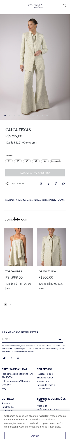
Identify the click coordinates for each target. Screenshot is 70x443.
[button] (9, 161)
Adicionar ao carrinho (35, 172)
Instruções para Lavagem (53, 200)
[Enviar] (59, 340)
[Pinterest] (17, 357)
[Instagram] (11, 357)
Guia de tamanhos (24, 200)
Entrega (37, 200)
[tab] (10, 200)
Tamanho (9, 155)
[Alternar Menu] (5, 6)
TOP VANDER (13, 271)
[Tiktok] (4, 357)
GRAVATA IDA (47, 271)
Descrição (10, 200)
